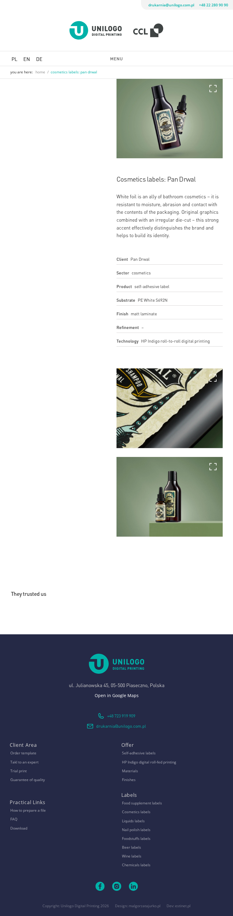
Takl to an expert (24, 762)
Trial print (18, 770)
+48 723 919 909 (121, 715)
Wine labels (131, 856)
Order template (23, 753)
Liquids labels (133, 821)
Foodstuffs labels (136, 838)
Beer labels (131, 847)
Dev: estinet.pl (179, 905)
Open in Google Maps (117, 695)
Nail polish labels (136, 829)
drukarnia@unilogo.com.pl (171, 5)
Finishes (129, 779)
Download (18, 828)
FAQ (13, 819)
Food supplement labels (142, 803)
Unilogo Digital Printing (80, 905)
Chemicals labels (136, 864)
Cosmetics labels (136, 811)
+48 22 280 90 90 (213, 5)
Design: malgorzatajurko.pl (137, 905)
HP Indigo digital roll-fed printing (149, 762)
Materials (130, 770)
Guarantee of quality (27, 779)
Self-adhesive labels (139, 753)
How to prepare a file (28, 810)
